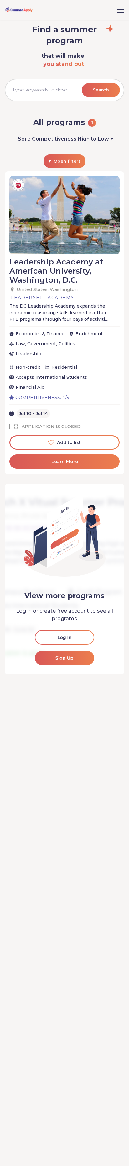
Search (101, 90)
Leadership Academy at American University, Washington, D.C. (56, 270)
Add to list (69, 442)
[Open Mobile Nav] (120, 9)
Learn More (64, 461)
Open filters (67, 161)
